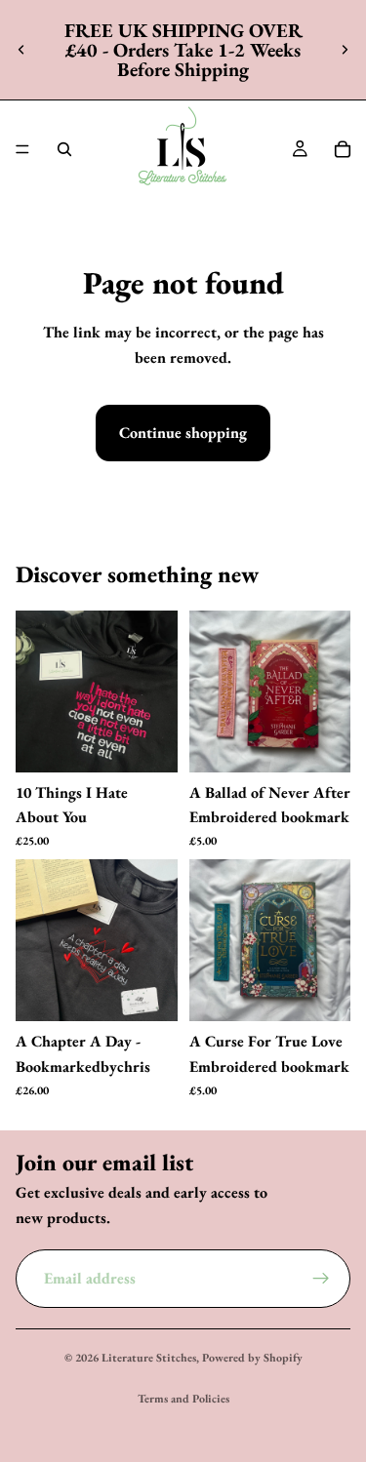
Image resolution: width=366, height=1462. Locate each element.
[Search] (64, 149)
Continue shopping (183, 432)
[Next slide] (344, 49)
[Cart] (342, 149)
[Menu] (22, 149)
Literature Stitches (149, 1357)
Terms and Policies (183, 1398)
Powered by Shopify (252, 1357)
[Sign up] (321, 1278)
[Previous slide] (21, 49)
